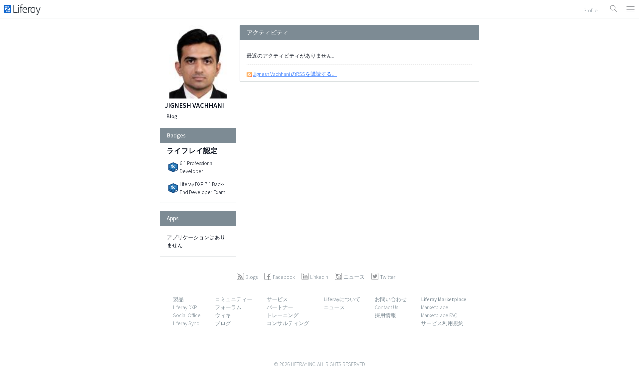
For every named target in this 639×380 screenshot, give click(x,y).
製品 (178, 299)
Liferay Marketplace (443, 299)
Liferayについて (341, 299)
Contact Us (386, 307)
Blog (171, 116)
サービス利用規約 (442, 323)
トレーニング (283, 315)
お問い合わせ (391, 299)
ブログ (223, 323)
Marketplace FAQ (439, 315)
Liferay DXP (185, 307)
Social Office (187, 315)
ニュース (334, 307)
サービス (277, 299)
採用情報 (385, 315)
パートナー (280, 307)
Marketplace (434, 307)
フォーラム (228, 307)
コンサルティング (288, 323)
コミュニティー (233, 299)
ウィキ (223, 315)
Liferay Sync (186, 323)
